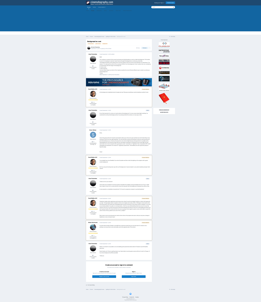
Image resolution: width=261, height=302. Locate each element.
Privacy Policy (125, 297)
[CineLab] (164, 87)
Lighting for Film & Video (106, 48)
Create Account (170, 2)
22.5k (93, 102)
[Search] (173, 7)
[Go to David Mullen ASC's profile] (93, 94)
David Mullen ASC (92, 89)
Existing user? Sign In (159, 2)
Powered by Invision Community (130, 300)
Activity (94, 7)
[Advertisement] (130, 21)
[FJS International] (164, 67)
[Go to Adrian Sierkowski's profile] (93, 227)
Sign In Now (133, 276)
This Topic (168, 7)
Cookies (137, 297)
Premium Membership (127, 10)
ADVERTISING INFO (164, 112)
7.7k (93, 235)
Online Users (118, 10)
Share (138, 47)
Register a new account (104, 276)
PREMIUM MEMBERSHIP (164, 109)
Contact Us (131, 297)
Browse (88, 7)
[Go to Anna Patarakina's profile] (88, 47)
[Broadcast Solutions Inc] (164, 78)
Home (87, 10)
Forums (92, 10)
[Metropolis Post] (164, 50)
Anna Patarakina (96, 47)
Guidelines (111, 10)
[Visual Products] (164, 61)
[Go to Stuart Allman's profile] (93, 135)
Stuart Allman (92, 130)
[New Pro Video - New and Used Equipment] (164, 55)
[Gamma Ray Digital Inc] (164, 72)
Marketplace (99, 10)
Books (105, 10)
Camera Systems (101, 7)
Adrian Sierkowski (92, 222)
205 (93, 141)
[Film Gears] (164, 44)
